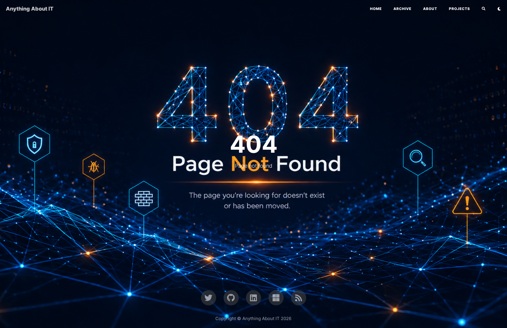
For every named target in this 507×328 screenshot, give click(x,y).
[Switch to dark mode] (499, 9)
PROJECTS (459, 8)
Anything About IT (29, 9)
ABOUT (430, 8)
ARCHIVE (402, 8)
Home (376, 8)
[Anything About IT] (298, 297)
